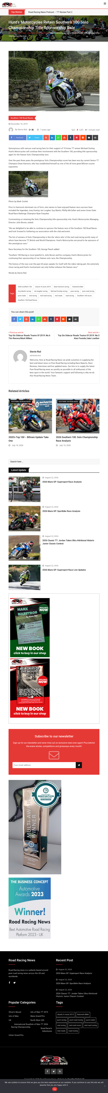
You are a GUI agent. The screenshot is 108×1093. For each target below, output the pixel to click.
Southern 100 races (84, 296)
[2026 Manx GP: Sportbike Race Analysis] (24, 518)
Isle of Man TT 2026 (39, 1024)
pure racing (75, 291)
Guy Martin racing (24, 291)
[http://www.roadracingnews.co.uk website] (30, 130)
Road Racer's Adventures (46, 1029)
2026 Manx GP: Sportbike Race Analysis (61, 511)
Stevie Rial (35, 351)
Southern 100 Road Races (38, 33)
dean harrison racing (61, 287)
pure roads (22, 296)
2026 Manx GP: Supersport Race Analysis (62, 482)
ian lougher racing (40, 291)
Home (13, 33)
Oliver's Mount (15, 1012)
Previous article (16, 332)
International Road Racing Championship (20, 1025)
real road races (75, 1025)
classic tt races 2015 (43, 287)
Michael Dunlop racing (59, 291)
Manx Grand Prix (37, 1016)
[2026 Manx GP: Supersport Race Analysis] (24, 489)
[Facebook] (14, 319)
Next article (93, 332)
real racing (33, 296)
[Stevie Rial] (32, 130)
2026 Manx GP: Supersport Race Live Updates (64, 570)
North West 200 (37, 1020)
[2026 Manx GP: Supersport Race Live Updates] (24, 577)
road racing (70, 296)
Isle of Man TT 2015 (39, 1012)
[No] (104, 1086)
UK (10, 1020)
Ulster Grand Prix (16, 1035)
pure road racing (88, 291)
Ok (54, 1089)
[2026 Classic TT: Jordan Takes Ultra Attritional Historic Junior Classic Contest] (24, 548)
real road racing (46, 296)
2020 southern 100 (25, 287)
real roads (58, 296)
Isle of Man (21, 33)
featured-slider (77, 287)
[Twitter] (20, 319)
